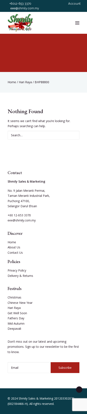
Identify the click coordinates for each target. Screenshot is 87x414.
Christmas (14, 297)
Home (12, 82)
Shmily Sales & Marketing (36, 398)
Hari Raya (25, 82)
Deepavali (14, 329)
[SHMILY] (20, 23)
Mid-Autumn (16, 323)
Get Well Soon (17, 313)
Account (74, 3)
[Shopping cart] (64, 23)
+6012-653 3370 (20, 3)
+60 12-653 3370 (19, 215)
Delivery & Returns (20, 276)
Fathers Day (16, 318)
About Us (14, 247)
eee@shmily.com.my (24, 8)
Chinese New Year (20, 303)
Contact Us (15, 253)
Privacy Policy (17, 270)
